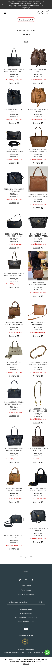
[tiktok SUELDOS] (32, 580)
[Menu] (5, 12)
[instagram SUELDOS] (20, 580)
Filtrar (26, 41)
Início (19, 30)
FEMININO (25, 30)
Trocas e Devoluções (26, 595)
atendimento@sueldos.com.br (26, 617)
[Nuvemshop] (26, 650)
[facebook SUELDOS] (26, 580)
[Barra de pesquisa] (38, 12)
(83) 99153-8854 (26, 614)
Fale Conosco (26, 590)
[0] (46, 13)
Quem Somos (26, 586)
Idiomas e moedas (26, 635)
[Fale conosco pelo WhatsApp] (47, 652)
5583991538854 (26, 610)
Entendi (26, 664)
